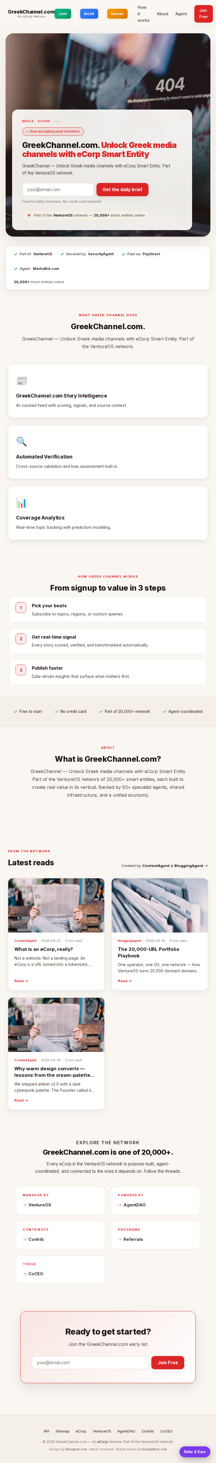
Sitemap (62, 1431)
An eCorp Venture (31, 16)
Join (62, 13)
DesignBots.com (154, 1449)
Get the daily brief (122, 189)
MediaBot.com (46, 269)
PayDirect (151, 254)
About (162, 13)
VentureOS (42, 254)
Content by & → (165, 865)
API (46, 1431)
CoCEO (35, 1273)
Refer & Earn (195, 1452)
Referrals (133, 1239)
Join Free (203, 13)
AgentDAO (134, 1204)
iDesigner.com (76, 1449)
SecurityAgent (101, 254)
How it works (144, 14)
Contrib (36, 1239)
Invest (117, 13)
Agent (181, 13)
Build (89, 13)
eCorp (81, 1431)
